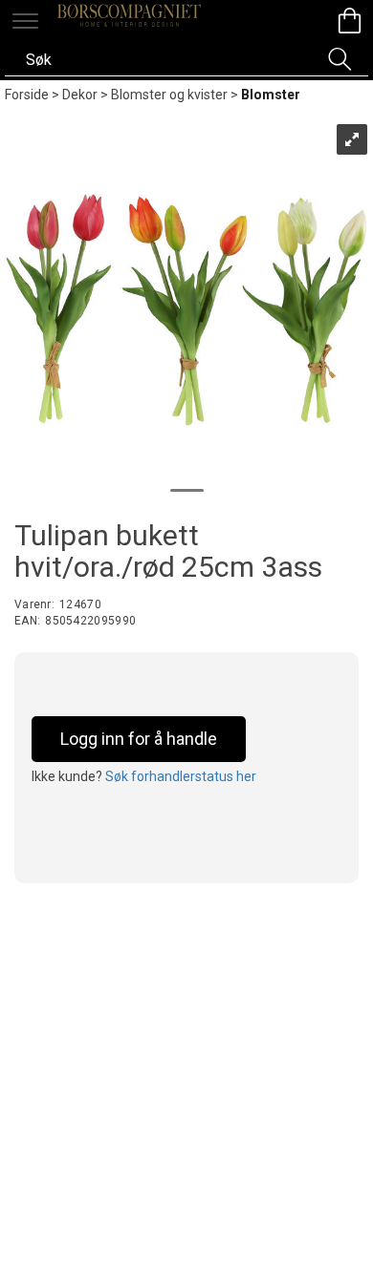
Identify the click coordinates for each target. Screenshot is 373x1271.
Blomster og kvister (169, 94)
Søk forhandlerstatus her (180, 776)
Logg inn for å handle (138, 739)
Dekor (80, 94)
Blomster (270, 94)
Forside (27, 94)
